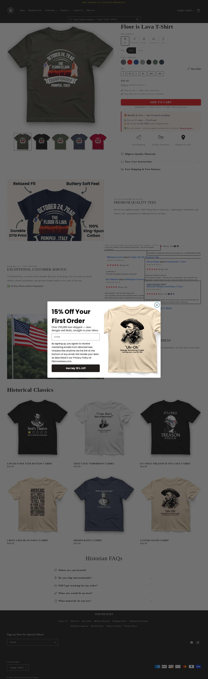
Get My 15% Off (76, 368)
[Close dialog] (157, 305)
